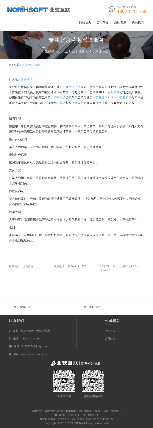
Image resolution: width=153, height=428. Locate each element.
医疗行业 (94, 307)
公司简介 (110, 338)
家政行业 (25, 307)
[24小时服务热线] (112, 9)
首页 (24, 64)
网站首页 (85, 22)
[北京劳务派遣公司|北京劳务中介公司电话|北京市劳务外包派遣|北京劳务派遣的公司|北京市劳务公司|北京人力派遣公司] (39, 9)
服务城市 (35, 64)
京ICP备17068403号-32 (99, 419)
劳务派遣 (24, 79)
